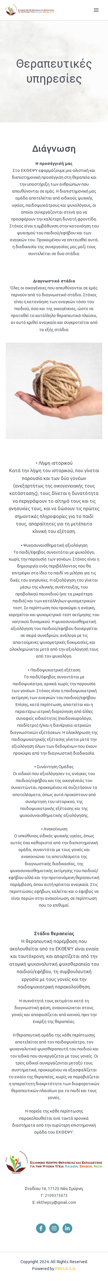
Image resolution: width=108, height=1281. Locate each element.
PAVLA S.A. (65, 1268)
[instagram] (54, 1228)
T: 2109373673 (54, 1195)
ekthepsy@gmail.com (56, 1202)
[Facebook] (41, 1228)
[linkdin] (67, 1228)
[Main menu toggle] (96, 10)
